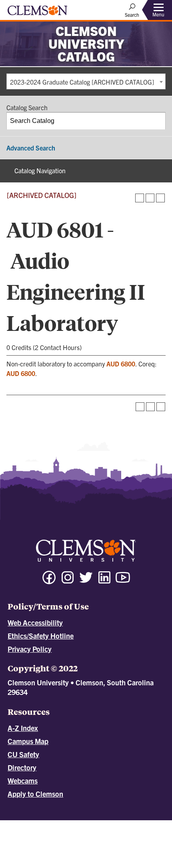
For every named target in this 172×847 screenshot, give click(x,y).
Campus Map (28, 741)
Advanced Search (30, 148)
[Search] (157, 121)
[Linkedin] (104, 581)
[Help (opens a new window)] (160, 198)
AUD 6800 (120, 364)
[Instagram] (67, 581)
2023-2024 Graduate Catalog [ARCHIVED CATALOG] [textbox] (82, 82)
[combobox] (86, 81)
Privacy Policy (30, 648)
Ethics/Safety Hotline (41, 635)
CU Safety (23, 754)
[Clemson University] (38, 13)
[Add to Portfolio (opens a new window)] (139, 198)
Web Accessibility (35, 622)
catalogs (51, 824)
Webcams (23, 780)
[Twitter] (86, 581)
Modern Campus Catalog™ (102, 831)
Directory (22, 767)
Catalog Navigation (40, 170)
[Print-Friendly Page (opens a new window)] (150, 198)
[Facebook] (49, 581)
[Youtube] (123, 581)
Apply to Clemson (35, 793)
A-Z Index (23, 727)
